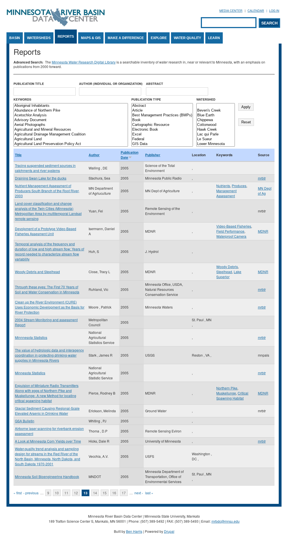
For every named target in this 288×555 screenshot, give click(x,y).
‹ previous (31, 492)
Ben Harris (134, 531)
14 (95, 492)
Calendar (256, 10)
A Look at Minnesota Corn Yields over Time (48, 441)
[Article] (162, 110)
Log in (274, 10)
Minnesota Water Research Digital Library (84, 62)
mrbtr (262, 178)
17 (124, 492)
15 (105, 492)
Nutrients (223, 185)
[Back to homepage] (55, 24)
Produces (239, 185)
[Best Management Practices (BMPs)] (162, 115)
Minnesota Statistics (30, 372)
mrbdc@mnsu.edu (226, 521)
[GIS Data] (162, 144)
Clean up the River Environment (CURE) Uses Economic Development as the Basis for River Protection (49, 307)
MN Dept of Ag (264, 191)
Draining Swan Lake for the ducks (40, 178)
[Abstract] (162, 105)
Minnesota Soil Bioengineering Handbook (47, 476)
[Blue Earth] (216, 115)
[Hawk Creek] (216, 129)
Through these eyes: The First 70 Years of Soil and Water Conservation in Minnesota (47, 289)
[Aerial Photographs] (71, 125)
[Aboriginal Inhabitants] (71, 105)
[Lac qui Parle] (216, 134)
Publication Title (29, 83)
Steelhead (224, 271)
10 (57, 492)
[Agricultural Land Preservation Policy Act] (71, 144)
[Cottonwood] (216, 125)
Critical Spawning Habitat (232, 395)
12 (76, 492)
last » (149, 492)
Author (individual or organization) (111, 83)
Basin (14, 38)
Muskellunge (226, 393)
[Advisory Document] (71, 120)
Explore (159, 38)
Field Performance (230, 231)
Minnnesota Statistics (31, 337)
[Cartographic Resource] (162, 125)
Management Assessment (226, 193)
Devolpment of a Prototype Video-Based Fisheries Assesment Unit (45, 231)
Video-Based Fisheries (233, 226)
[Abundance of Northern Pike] (71, 110)
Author (94, 154)
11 (66, 492)
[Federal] (162, 139)
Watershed (205, 99)
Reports (66, 36)
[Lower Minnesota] (216, 144)
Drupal (169, 531)
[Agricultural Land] (71, 139)
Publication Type (146, 99)
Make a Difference (126, 38)
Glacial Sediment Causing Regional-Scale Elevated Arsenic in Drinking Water (47, 411)
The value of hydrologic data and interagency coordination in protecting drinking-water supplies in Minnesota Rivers (49, 355)
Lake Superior (228, 274)
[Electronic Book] (162, 129)
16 (114, 492)
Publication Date (129, 155)
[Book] (162, 120)
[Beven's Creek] (216, 110)
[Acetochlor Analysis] (71, 115)
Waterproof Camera (231, 236)
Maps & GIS (91, 38)
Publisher (152, 154)
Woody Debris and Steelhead (37, 271)
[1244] (216, 105)
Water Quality (187, 38)
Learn (214, 38)
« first (18, 492)
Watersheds (39, 38)
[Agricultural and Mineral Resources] (71, 129)
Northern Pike (226, 388)
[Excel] (162, 134)
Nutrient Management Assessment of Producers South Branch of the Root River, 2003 (47, 190)
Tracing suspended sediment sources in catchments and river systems (45, 168)
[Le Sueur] (216, 139)
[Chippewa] (216, 120)
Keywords (22, 99)
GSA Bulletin (24, 420)
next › (138, 492)
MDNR (263, 231)
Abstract (154, 83)
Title (18, 154)
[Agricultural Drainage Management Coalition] (71, 134)
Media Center (230, 10)
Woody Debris (227, 266)
